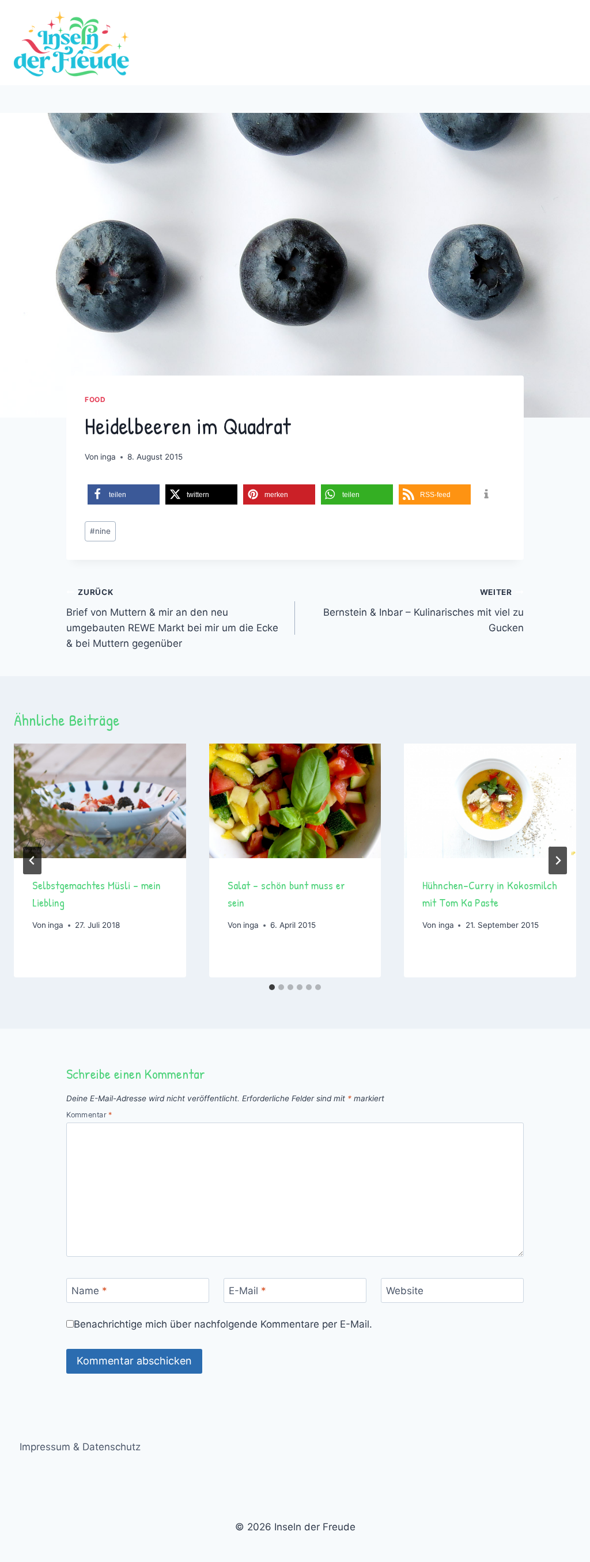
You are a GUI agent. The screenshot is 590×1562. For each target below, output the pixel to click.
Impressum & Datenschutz (80, 1447)
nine (100, 531)
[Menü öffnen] (565, 42)
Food (95, 399)
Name (89, 1290)
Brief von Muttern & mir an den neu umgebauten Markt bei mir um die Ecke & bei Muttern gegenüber (172, 618)
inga (108, 456)
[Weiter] (558, 860)
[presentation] (100, 801)
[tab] (272, 987)
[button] (124, 494)
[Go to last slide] (32, 860)
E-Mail (247, 1290)
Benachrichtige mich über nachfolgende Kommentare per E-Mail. (223, 1324)
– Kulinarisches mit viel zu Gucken (423, 610)
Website (404, 1290)
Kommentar (89, 1114)
